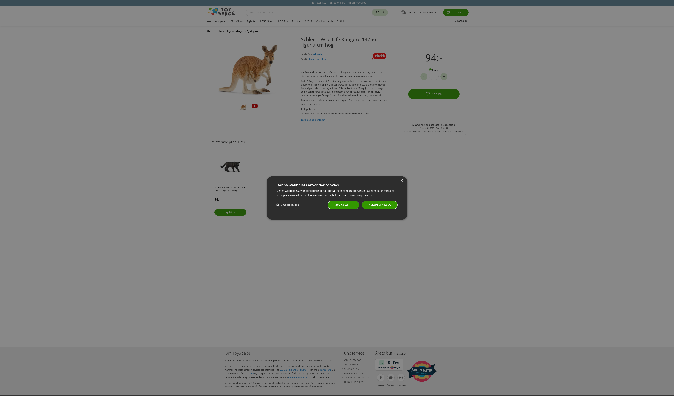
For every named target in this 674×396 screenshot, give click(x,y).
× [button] (401, 180)
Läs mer (369, 195)
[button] (287, 205)
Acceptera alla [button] (380, 204)
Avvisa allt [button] (343, 204)
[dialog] (337, 198)
